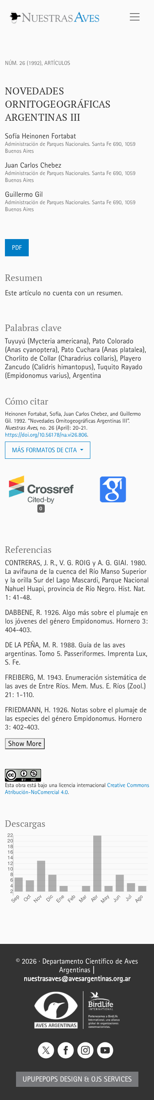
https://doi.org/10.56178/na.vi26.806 (46, 434)
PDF (17, 247)
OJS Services (111, 1079)
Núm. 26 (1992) (23, 63)
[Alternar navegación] (135, 17)
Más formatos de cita (45, 450)
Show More (24, 743)
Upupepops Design (52, 1079)
